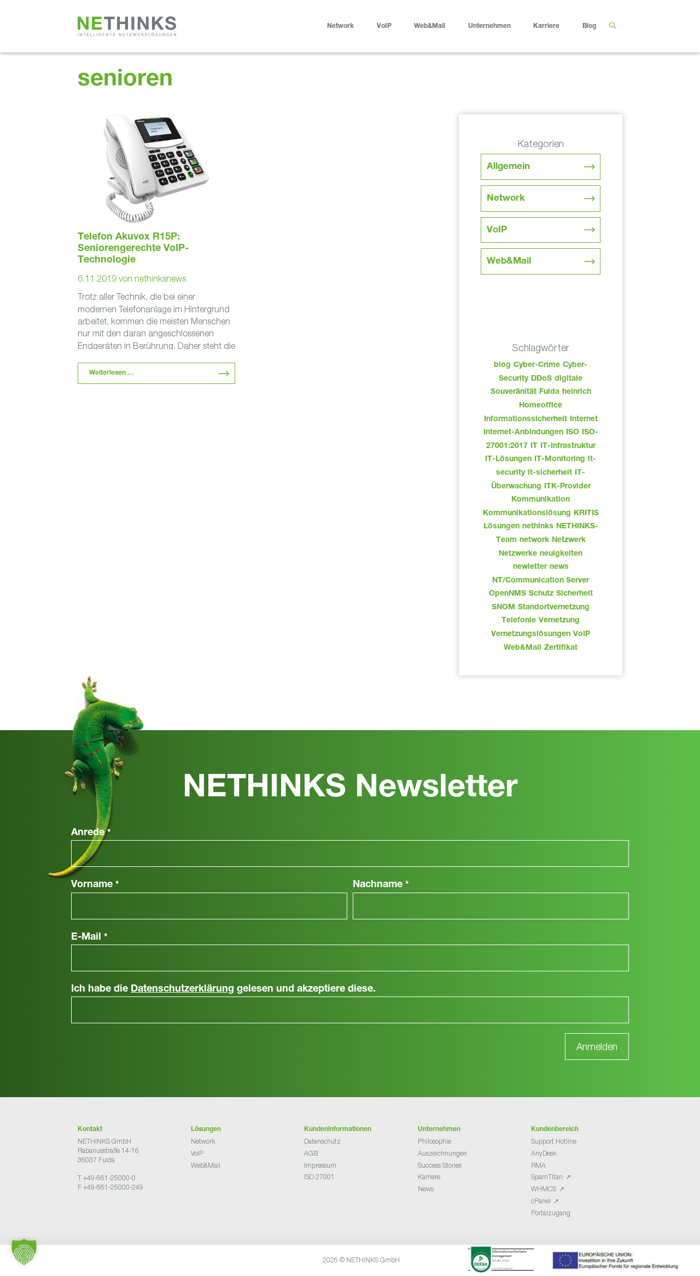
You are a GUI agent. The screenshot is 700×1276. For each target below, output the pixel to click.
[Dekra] (501, 1261)
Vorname (95, 885)
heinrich (576, 392)
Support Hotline (553, 1141)
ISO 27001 (319, 1177)
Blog (589, 26)
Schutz (541, 594)
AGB (311, 1153)
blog (502, 365)
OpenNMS (507, 594)
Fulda (549, 392)
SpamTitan (547, 1177)
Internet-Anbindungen (523, 432)
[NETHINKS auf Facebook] (82, 1214)
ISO (572, 432)
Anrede (91, 833)
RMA (538, 1165)
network (534, 540)
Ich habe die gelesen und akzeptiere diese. (223, 989)
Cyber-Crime (537, 365)
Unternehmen (489, 26)
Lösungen (501, 527)
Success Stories (440, 1165)
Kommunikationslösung (527, 513)
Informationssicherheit (525, 419)
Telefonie (518, 621)
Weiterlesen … (111, 373)
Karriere (546, 26)
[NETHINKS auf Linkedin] (108, 1214)
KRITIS (586, 513)
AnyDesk (543, 1153)
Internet (584, 419)
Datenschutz (322, 1141)
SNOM (503, 607)
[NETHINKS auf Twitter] (90, 1214)
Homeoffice (540, 406)
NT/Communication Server (540, 581)
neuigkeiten (561, 554)
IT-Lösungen (508, 459)
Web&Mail (429, 26)
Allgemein (508, 167)
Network (340, 26)
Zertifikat (561, 648)
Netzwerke (518, 554)
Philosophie (434, 1141)
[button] (24, 1252)
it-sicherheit (550, 473)
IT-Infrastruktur (568, 446)
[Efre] (616, 1262)
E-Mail (89, 937)
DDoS (541, 379)
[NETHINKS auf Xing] (99, 1214)
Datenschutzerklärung (182, 989)
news (559, 567)
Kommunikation (540, 500)
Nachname (381, 885)
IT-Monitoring (559, 459)
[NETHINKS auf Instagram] (117, 1214)
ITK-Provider (567, 487)
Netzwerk (569, 540)
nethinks (537, 527)
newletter (530, 567)
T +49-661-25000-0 (107, 1178)
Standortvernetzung (554, 607)
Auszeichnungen (442, 1153)
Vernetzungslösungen (530, 634)
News (426, 1189)
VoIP (384, 26)
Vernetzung (559, 621)
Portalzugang (550, 1213)
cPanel (541, 1201)
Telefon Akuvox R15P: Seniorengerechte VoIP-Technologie (133, 248)
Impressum (320, 1165)
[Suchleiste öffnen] (612, 26)
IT (534, 446)
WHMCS (543, 1189)
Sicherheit (574, 594)
